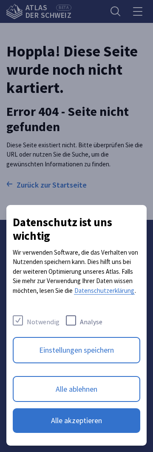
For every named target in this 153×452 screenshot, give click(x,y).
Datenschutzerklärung (104, 290)
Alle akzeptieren (76, 420)
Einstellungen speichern (76, 350)
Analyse (91, 321)
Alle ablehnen (76, 389)
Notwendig (43, 321)
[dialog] (76, 325)
